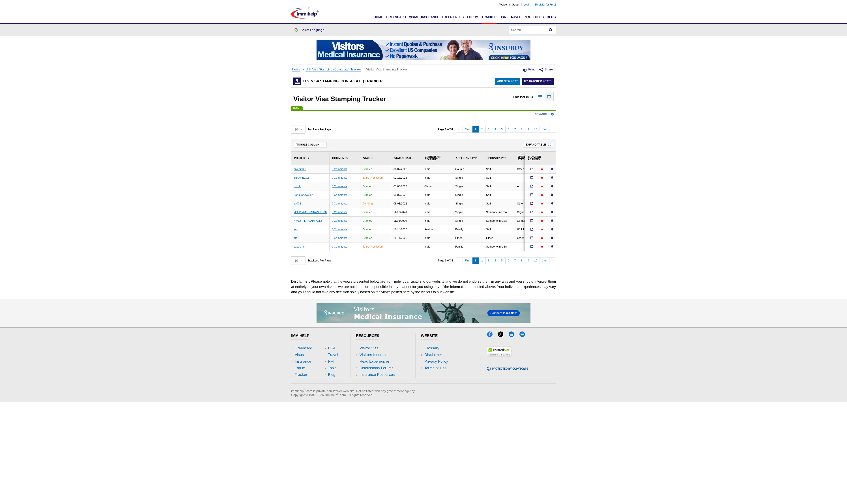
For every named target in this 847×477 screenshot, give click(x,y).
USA (503, 17)
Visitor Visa (369, 348)
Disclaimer (433, 355)
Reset (297, 108)
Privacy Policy (436, 361)
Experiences (453, 17)
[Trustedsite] (499, 355)
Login (527, 4)
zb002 (297, 203)
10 (535, 129)
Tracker (489, 17)
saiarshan (299, 246)
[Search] (550, 30)
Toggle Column (308, 144)
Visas (413, 17)
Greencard (396, 17)
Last (544, 129)
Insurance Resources (377, 375)
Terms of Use (435, 368)
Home (378, 17)
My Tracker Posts (537, 81)
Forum (472, 17)
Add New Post (507, 81)
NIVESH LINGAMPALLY (308, 220)
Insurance (430, 17)
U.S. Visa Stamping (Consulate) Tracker (333, 69)
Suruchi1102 (301, 177)
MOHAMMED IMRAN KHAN (310, 212)
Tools (538, 17)
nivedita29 (300, 169)
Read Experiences (375, 361)
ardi (296, 229)
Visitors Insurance (375, 355)
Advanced (542, 114)
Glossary (431, 348)
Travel (515, 17)
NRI (527, 17)
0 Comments (339, 169)
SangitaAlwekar (303, 195)
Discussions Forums (377, 368)
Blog (551, 17)
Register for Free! (545, 4)
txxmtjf (297, 186)
